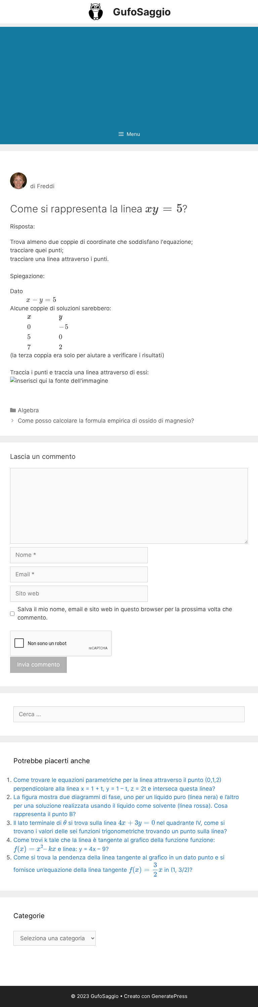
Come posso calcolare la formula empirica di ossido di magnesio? (106, 420)
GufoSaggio (142, 12)
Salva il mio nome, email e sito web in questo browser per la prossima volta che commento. (124, 613)
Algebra (28, 410)
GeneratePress (169, 996)
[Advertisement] (129, 74)
